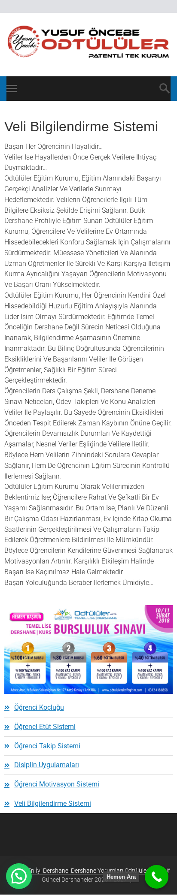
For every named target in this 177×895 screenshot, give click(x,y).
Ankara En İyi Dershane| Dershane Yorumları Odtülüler (78, 870)
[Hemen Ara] (156, 877)
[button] (19, 876)
